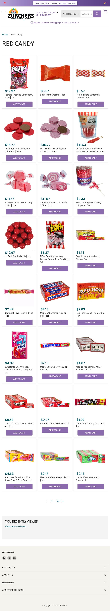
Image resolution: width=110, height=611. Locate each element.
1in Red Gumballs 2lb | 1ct (17, 256)
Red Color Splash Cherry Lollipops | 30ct (88, 204)
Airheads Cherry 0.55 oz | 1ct (54, 423)
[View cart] (105, 11)
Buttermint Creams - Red (52, 94)
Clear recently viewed (15, 526)
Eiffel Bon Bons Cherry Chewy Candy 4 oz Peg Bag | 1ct (54, 259)
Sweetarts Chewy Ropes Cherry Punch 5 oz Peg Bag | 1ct (19, 369)
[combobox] (86, 13)
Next (59, 501)
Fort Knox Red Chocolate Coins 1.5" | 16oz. (17, 150)
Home (5, 34)
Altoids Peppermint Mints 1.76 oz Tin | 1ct (89, 368)
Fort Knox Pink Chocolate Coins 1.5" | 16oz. (53, 150)
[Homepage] (21, 14)
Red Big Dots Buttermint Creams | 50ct (88, 96)
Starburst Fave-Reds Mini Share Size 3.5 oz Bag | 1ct (18, 479)
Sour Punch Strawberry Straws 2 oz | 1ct (88, 257)
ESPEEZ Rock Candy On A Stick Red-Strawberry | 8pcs (90, 150)
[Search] (97, 13)
